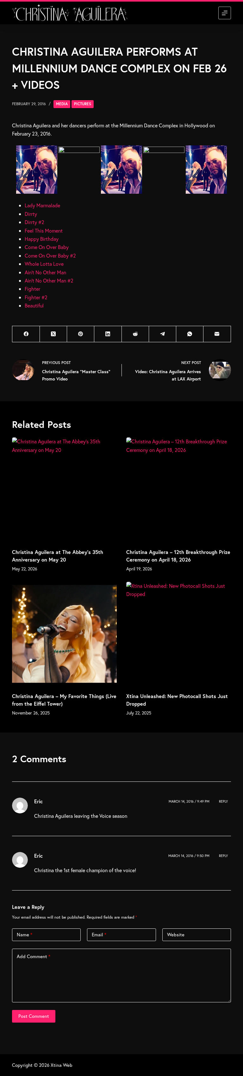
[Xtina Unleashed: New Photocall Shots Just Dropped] (178, 634)
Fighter (32, 288)
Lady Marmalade (42, 205)
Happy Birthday (42, 238)
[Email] (217, 334)
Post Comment (33, 1016)
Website (175, 934)
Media (62, 103)
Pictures (82, 103)
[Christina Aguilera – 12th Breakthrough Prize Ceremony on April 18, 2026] (178, 489)
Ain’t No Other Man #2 (49, 280)
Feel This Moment (44, 230)
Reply (223, 801)
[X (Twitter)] (53, 334)
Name (24, 934)
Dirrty (31, 213)
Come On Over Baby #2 (50, 255)
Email (99, 934)
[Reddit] (135, 334)
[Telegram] (162, 334)
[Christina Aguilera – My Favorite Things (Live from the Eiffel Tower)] (64, 634)
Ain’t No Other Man (45, 272)
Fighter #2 (36, 297)
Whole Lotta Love (44, 263)
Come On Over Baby (47, 247)
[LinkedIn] (108, 334)
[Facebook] (26, 334)
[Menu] (224, 13)
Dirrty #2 (34, 222)
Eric (38, 801)
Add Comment (33, 956)
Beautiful (34, 305)
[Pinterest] (80, 334)
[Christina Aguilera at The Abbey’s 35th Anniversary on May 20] (64, 489)
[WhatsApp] (189, 334)
